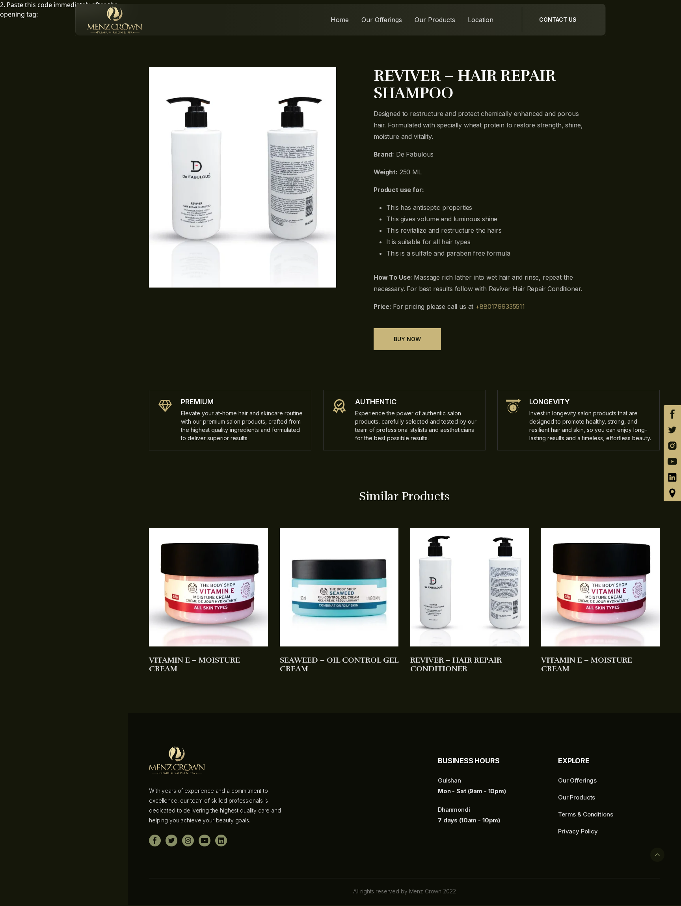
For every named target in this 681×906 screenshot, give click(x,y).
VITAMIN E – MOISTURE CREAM (194, 664)
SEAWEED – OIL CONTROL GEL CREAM (339, 664)
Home (340, 20)
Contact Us (558, 20)
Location (480, 20)
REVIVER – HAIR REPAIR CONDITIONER (456, 664)
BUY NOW (407, 339)
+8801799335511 (500, 306)
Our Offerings (381, 20)
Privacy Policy (578, 831)
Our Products (435, 20)
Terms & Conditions (585, 814)
